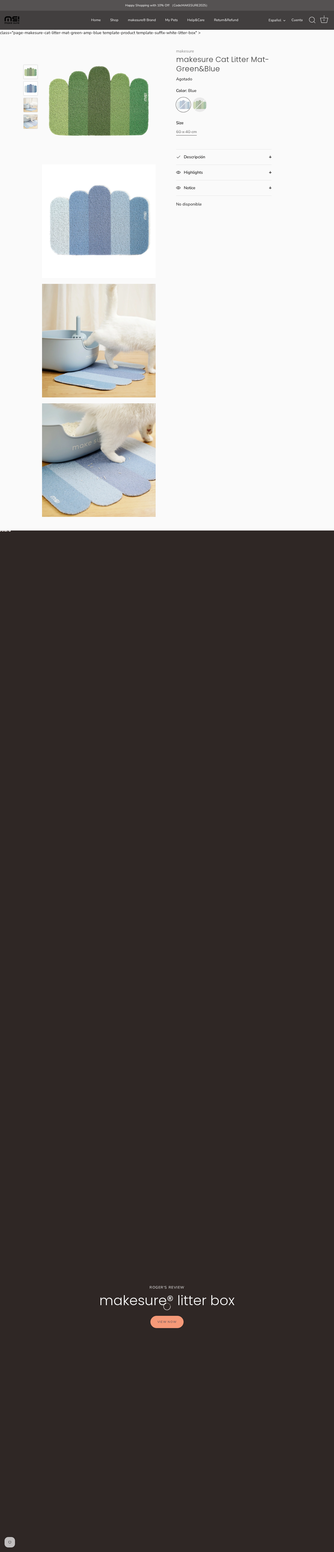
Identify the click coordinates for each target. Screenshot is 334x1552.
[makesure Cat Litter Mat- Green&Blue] (30, 72)
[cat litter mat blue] (30, 105)
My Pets (171, 20)
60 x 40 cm (186, 131)
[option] (30, 72)
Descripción (194, 157)
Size (180, 122)
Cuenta (297, 20)
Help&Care (195, 20)
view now (167, 1322)
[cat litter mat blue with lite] (30, 121)
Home (96, 20)
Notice (189, 188)
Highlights (193, 172)
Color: (186, 90)
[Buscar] (312, 20)
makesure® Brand (142, 20)
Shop (114, 20)
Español (275, 20)
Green (199, 104)
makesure (185, 51)
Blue (183, 104)
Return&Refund (226, 20)
